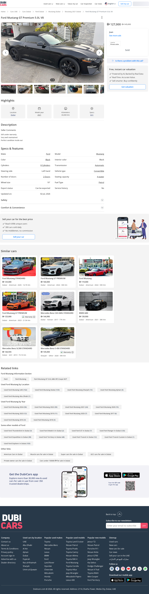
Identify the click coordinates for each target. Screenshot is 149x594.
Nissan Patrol (72, 545)
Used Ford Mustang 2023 (13, 413)
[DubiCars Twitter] (139, 568)
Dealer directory (8, 562)
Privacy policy (7, 552)
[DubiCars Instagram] (123, 568)
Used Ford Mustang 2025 (75, 413)
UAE (24, 541)
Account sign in (8, 555)
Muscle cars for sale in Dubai (41, 454)
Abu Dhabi (27, 545)
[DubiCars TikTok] (134, 568)
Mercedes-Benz (51, 545)
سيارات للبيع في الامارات (119, 559)
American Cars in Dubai (13, 454)
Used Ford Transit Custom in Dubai (118, 437)
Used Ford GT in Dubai (80, 431)
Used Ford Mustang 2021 (75, 407)
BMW (46, 555)
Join (144, 525)
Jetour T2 (91, 541)
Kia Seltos (92, 562)
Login (141, 4)
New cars (113, 545)
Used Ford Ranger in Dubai (110, 431)
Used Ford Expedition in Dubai (16, 437)
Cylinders (45, 165)
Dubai (25, 555)
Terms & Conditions (10, 548)
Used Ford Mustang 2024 (13, 407)
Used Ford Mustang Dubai (45, 390)
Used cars (113, 541)
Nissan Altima (72, 555)
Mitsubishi (48, 573)
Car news (113, 552)
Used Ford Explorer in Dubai (15, 443)
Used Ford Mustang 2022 (44, 407)
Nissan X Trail (93, 569)
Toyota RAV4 (93, 573)
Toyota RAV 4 (71, 559)
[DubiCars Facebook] (117, 569)
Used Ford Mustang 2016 (13, 420)
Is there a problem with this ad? (129, 61)
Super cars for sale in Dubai (72, 454)
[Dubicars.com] (11, 521)
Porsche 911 (93, 548)
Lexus (46, 552)
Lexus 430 (70, 580)
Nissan (47, 548)
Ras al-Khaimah (29, 562)
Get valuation (127, 87)
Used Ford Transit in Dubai (82, 437)
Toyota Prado (72, 548)
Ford (5, 379)
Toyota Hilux (71, 569)
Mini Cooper (93, 576)
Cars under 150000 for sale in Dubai (55, 461)
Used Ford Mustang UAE (13, 390)
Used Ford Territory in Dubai (50, 437)
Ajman (25, 552)
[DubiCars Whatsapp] (145, 568)
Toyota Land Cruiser (75, 541)
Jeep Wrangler (72, 573)
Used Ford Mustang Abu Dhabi (16, 396)
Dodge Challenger (95, 566)
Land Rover (49, 562)
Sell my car (125, 4)
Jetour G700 (93, 555)
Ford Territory (94, 580)
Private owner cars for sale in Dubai (18, 461)
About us (5, 545)
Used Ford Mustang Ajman (110, 390)
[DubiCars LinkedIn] (111, 568)
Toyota (47, 541)
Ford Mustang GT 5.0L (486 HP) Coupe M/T (50, 379)
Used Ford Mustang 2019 (44, 413)
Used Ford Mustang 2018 (43, 420)
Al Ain (25, 548)
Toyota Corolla (72, 566)
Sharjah (26, 566)
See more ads (115, 35)
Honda (47, 576)
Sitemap (112, 537)
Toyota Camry (72, 552)
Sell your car (18, 237)
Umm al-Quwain (30, 569)
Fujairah (26, 559)
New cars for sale (116, 548)
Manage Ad (113, 17)
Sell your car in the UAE (119, 555)
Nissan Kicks (93, 552)
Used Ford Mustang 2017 (104, 413)
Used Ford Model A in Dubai (51, 431)
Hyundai (48, 566)
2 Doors (46, 176)
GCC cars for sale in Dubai (101, 454)
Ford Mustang (20, 379)
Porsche (48, 580)
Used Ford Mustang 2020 (105, 407)
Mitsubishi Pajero (73, 576)
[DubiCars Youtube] (128, 568)
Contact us (6, 541)
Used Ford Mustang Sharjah (78, 390)
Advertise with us (8, 559)
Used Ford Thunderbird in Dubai (16, 431)
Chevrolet (48, 569)
